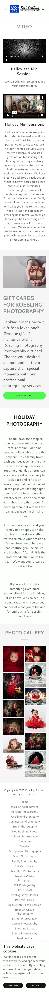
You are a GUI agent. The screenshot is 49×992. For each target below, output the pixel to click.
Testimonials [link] (25, 938)
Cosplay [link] (24, 846)
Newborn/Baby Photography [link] (24, 878)
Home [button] (24, 802)
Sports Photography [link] (24, 933)
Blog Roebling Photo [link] (24, 831)
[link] (24, 8)
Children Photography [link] (24, 836)
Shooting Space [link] (24, 928)
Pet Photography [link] (24, 885)
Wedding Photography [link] (24, 816)
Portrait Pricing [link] (24, 900)
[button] (6, 9)
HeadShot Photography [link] (24, 871)
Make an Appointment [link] (24, 806)
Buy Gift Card (24, 395)
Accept (36, 985)
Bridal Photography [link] (24, 826)
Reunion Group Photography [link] (24, 911)
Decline (13, 985)
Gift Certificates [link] (24, 866)
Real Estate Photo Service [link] (24, 905)
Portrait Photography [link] (24, 811)
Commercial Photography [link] (25, 821)
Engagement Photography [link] (24, 851)
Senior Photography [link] (24, 923)
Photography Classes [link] (24, 895)
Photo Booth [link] (24, 890)
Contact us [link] (24, 841)
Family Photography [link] (24, 861)
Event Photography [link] (24, 856)
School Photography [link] (24, 918)
